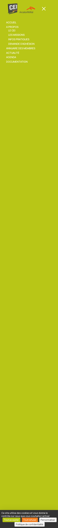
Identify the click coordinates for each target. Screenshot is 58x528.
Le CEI (11, 30)
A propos (12, 27)
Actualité (12, 52)
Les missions (16, 34)
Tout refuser (29, 519)
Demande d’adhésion (21, 43)
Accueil (11, 22)
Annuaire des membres (20, 48)
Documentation (17, 61)
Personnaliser (48, 519)
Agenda (11, 57)
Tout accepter (11, 519)
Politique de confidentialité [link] (29, 524)
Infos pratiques (18, 39)
